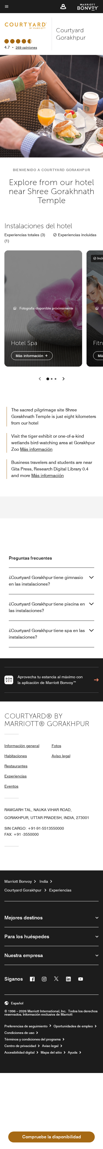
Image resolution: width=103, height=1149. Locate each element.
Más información (30, 355)
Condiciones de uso (19, 1033)
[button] (63, 6)
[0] (48, 379)
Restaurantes (15, 766)
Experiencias (15, 776)
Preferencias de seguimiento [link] (26, 1026)
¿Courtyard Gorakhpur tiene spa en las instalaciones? (47, 634)
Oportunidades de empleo (73, 1026)
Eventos (11, 786)
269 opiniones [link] (26, 47)
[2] (55, 379)
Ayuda (72, 1052)
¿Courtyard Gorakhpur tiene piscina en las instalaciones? (47, 607)
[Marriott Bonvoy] (85, 6)
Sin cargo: (34, 828)
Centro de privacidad (20, 1046)
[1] (51, 379)
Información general (21, 746)
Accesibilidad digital (19, 1052)
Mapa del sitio (51, 1052)
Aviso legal (61, 756)
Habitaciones (15, 756)
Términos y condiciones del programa (32, 1039)
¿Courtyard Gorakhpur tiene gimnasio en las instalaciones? (46, 581)
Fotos (56, 746)
